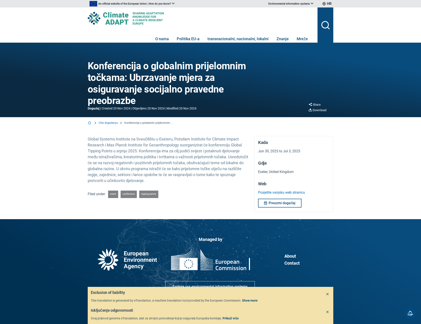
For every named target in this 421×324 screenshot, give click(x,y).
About (290, 256)
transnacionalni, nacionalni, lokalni (238, 38)
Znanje (283, 38)
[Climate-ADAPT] (201, 18)
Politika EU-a (188, 38)
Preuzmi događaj (282, 203)
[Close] (327, 294)
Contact (292, 263)
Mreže (302, 38)
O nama (162, 38)
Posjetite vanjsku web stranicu (281, 192)
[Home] (90, 123)
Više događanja (108, 122)
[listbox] (132, 3)
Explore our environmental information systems (210, 286)
